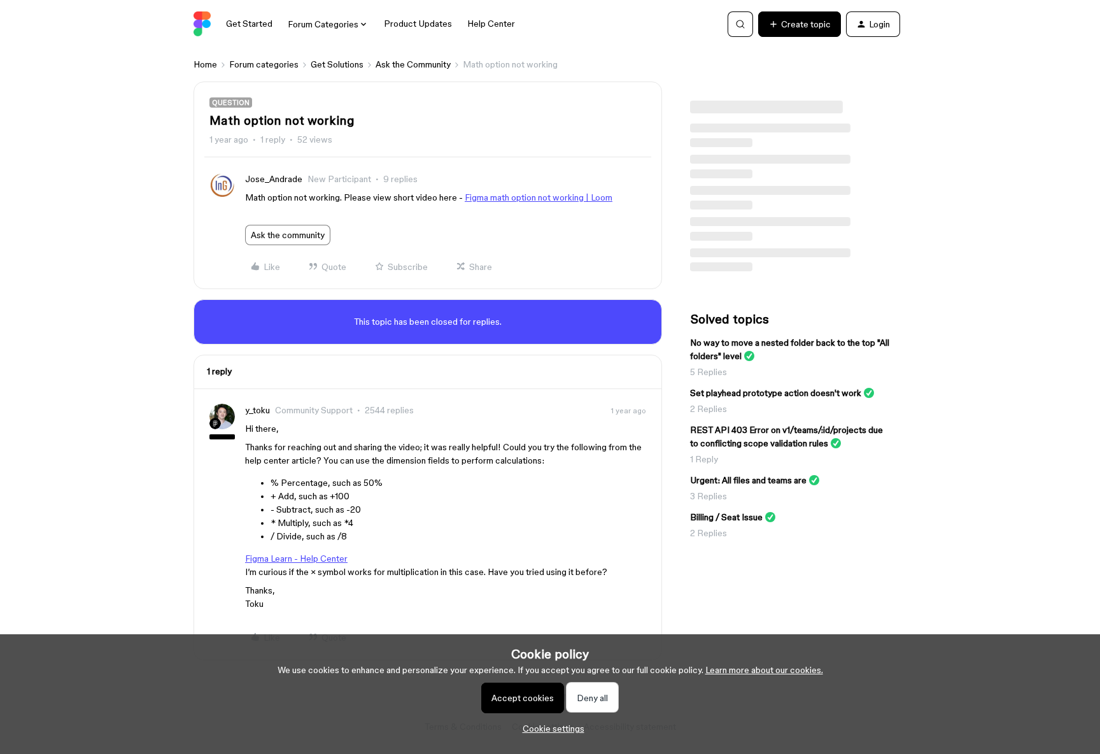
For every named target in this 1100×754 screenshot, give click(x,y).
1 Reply (704, 459)
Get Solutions (337, 64)
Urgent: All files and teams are (748, 480)
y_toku (257, 410)
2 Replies (708, 409)
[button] (799, 24)
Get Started (249, 23)
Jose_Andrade (273, 179)
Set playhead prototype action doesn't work (775, 393)
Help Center (491, 23)
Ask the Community (413, 64)
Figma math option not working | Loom (538, 197)
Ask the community (288, 235)
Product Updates (418, 23)
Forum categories (264, 64)
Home (205, 64)
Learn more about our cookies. (764, 670)
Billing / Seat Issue (726, 517)
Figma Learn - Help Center (296, 558)
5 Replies (708, 372)
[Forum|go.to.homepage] (202, 24)
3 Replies (708, 496)
